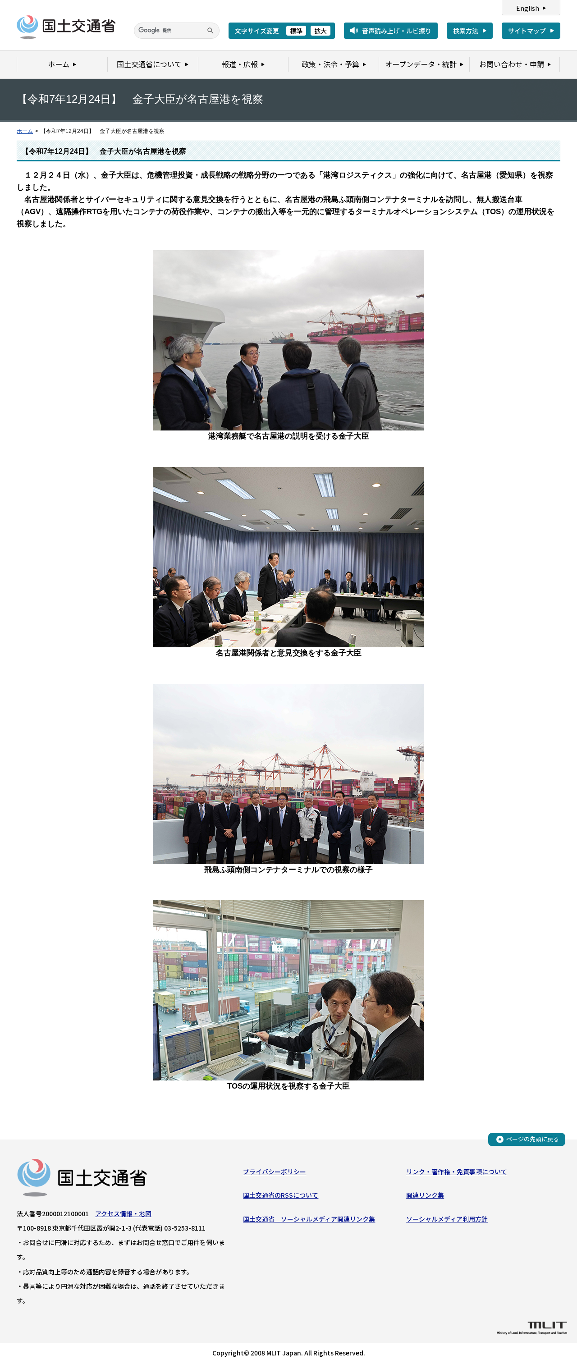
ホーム (25, 131)
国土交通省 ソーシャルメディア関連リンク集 (309, 1218)
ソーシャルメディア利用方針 (447, 1218)
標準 (296, 30)
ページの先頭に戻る (532, 1139)
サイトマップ (527, 30)
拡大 (320, 30)
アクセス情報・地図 (123, 1213)
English (527, 8)
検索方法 (465, 30)
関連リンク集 (425, 1194)
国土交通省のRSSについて (280, 1194)
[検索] (210, 30)
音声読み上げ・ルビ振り (396, 30)
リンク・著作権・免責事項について (456, 1171)
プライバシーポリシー (274, 1171)
